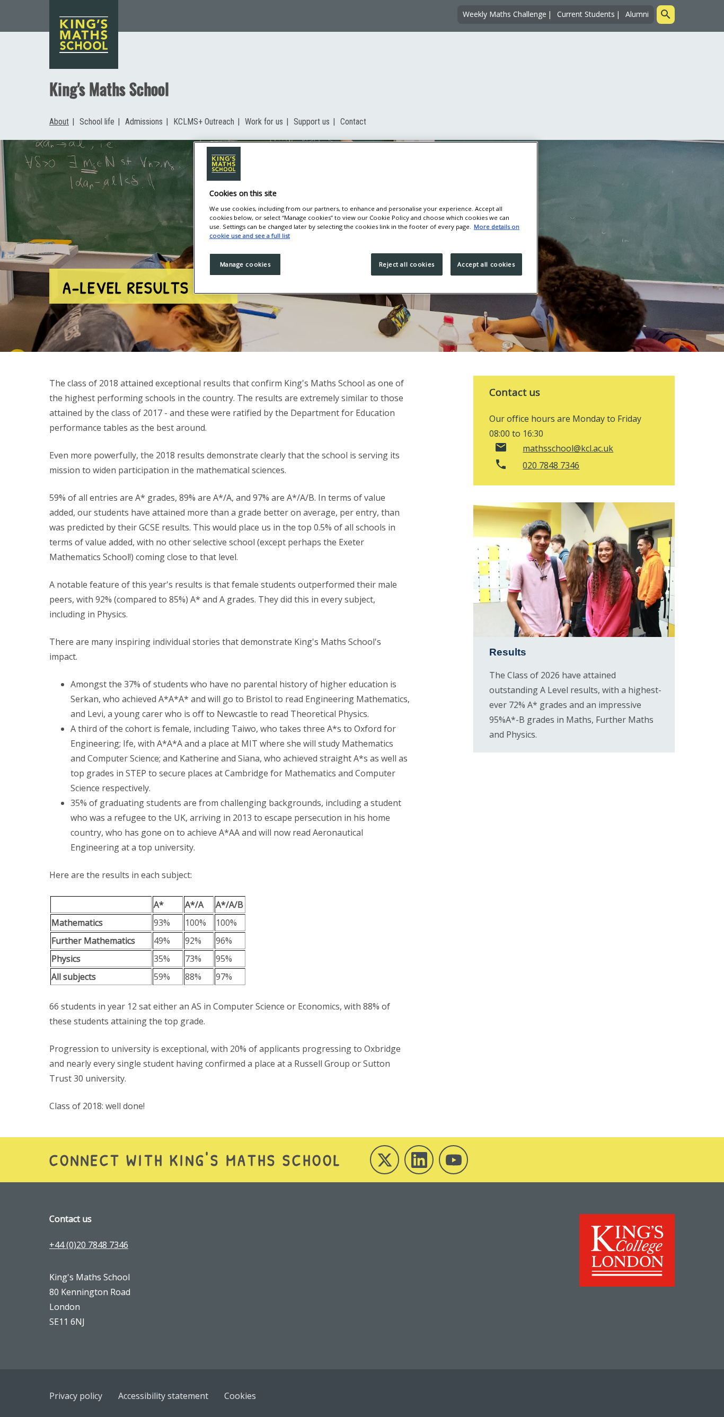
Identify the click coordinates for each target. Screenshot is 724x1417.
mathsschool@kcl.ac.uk (568, 448)
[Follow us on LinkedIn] (419, 1159)
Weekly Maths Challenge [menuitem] (504, 14)
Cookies (240, 1396)
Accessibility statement (163, 1396)
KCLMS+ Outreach (203, 122)
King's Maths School (109, 89)
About (59, 122)
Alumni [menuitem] (637, 14)
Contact (353, 122)
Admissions (144, 122)
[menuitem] (61, 121)
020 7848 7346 (551, 465)
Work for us (264, 122)
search (665, 14)
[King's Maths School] (83, 34)
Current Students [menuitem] (586, 14)
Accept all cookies (486, 264)
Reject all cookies (407, 264)
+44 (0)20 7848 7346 (88, 1245)
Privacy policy (75, 1396)
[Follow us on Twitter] (384, 1159)
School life (97, 122)
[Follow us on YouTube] (453, 1159)
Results (507, 652)
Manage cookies (245, 264)
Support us (312, 122)
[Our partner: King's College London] (627, 1250)
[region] (365, 217)
